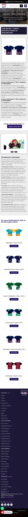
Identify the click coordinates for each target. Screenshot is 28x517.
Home (3, 395)
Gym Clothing (4, 459)
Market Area (4, 418)
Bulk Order (4, 415)
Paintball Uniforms (6, 441)
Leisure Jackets (5, 466)
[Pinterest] (11, 504)
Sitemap (3, 410)
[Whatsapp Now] (2, 508)
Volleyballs (4, 489)
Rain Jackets (4, 471)
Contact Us (4, 408)
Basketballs (4, 479)
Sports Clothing (5, 451)
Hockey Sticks (4, 484)
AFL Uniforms (4, 423)
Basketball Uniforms (6, 426)
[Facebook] (2, 504)
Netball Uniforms (5, 438)
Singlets (3, 474)
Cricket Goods (4, 481)
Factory (3, 400)
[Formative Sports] (4, 7)
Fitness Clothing (5, 456)
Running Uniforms (6, 446)
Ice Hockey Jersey (5, 436)
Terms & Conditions (6, 405)
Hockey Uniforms (5, 433)
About (3, 398)
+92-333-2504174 (10, 497)
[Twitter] (5, 504)
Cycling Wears (4, 431)
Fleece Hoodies (5, 464)
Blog (2, 413)
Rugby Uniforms (5, 443)
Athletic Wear (4, 453)
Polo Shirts (4, 469)
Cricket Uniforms (5, 428)
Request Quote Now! (14, 126)
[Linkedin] (8, 504)
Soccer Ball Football (6, 486)
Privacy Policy (4, 403)
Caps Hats (3, 461)
